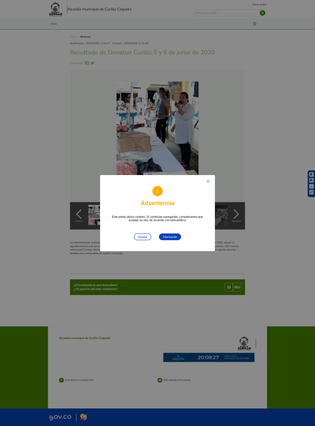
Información (170, 236)
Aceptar (142, 236)
